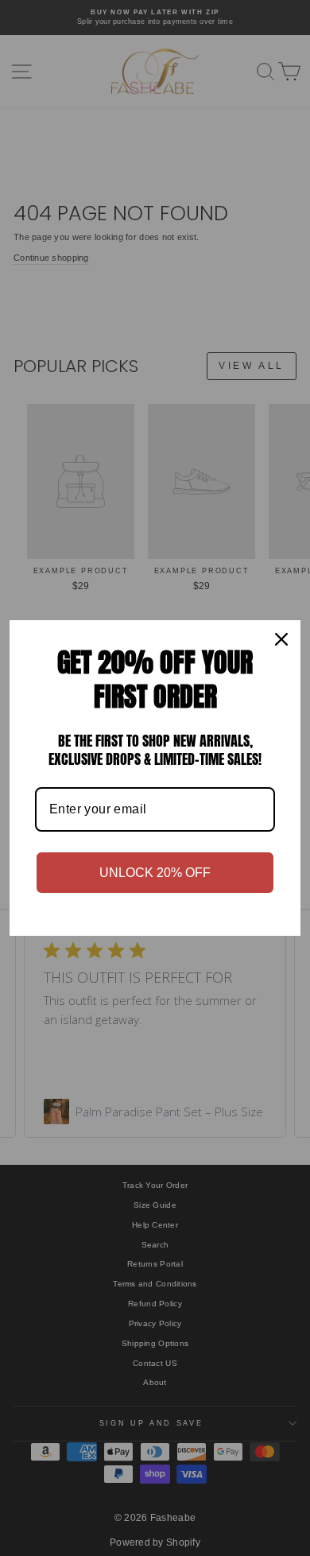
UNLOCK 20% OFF (155, 872)
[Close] (281, 639)
